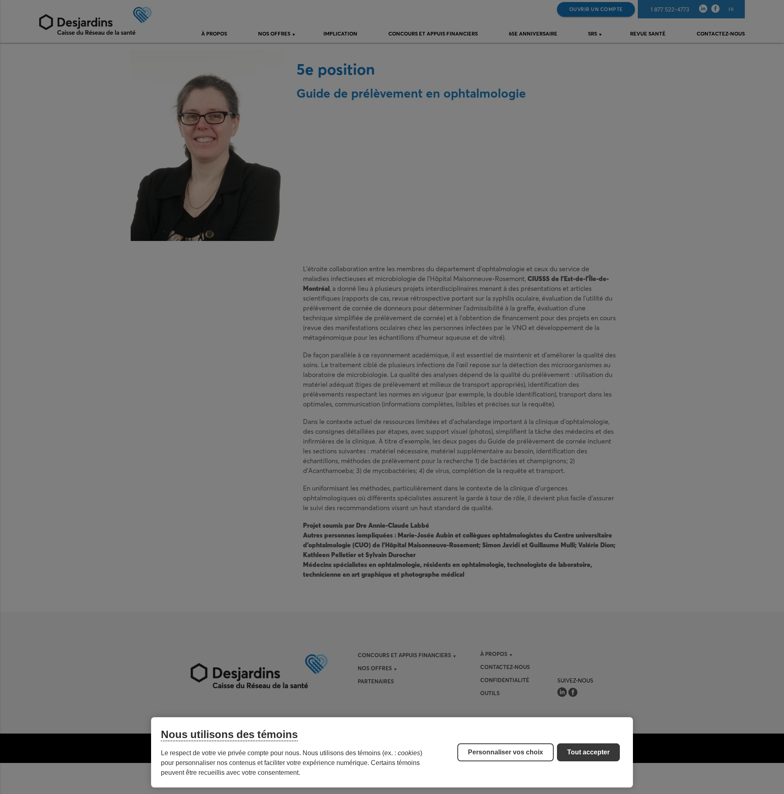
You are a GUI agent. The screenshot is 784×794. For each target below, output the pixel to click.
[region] (392, 752)
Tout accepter (588, 752)
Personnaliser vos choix (505, 752)
